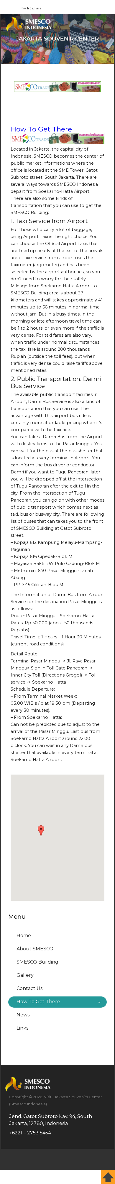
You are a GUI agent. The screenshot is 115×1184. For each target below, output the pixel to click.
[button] (41, 831)
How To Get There (41, 129)
